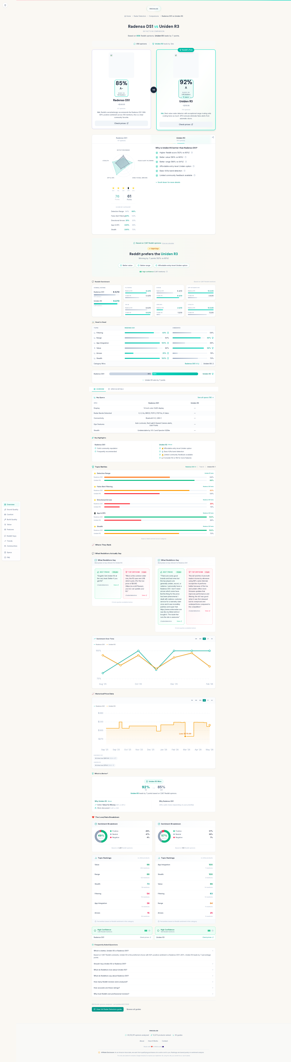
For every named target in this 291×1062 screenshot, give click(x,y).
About (142, 1041)
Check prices (120, 123)
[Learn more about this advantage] (192, 152)
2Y (208, 639)
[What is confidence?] (167, 271)
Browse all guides (134, 1009)
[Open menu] (5, 5)
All (212, 639)
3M (196, 639)
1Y (204, 639)
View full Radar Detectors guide (109, 1009)
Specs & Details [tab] (117, 389)
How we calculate (168, 243)
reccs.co (153, 8)
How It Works (153, 1041)
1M (192, 700)
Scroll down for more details (169, 182)
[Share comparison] (212, 137)
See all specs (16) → (206, 397)
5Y (208, 700)
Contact (165, 1041)
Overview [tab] (100, 389)
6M (200, 639)
